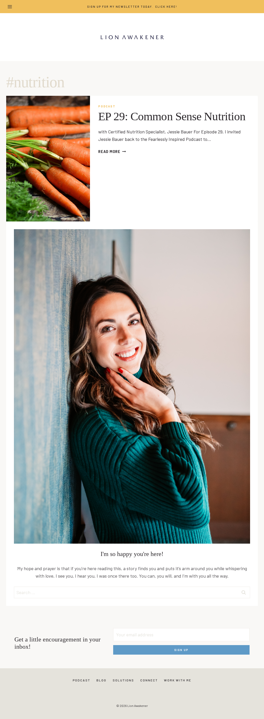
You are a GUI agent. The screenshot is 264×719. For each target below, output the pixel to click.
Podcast (106, 106)
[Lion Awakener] (132, 37)
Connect (149, 680)
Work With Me (177, 680)
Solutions (123, 680)
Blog (101, 680)
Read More (112, 151)
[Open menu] (10, 7)
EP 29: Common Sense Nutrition (171, 116)
